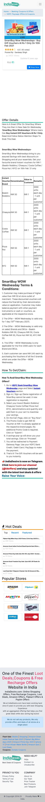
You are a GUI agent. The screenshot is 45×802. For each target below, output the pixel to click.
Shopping (23, 737)
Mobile (15, 737)
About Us (28, 776)
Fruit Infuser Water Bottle (16, 744)
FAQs (26, 759)
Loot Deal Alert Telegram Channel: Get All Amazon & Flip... (21, 571)
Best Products (30, 784)
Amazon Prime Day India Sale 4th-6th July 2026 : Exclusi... (22, 554)
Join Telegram (30, 787)
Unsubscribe (29, 765)
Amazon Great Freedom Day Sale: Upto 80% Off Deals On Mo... (21, 562)
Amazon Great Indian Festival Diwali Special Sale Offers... (21, 546)
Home (6, 11)
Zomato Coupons (18, 750)
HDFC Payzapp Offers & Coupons (21, 14)
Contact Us (29, 762)
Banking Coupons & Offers (22, 11)
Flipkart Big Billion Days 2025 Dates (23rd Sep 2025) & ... (21, 538)
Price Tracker (29, 781)
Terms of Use (7, 779)
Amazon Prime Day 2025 (23, 742)
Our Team (28, 779)
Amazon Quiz (33, 744)
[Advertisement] (22, 94)
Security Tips (7, 781)
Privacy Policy (8, 776)
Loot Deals (7, 747)
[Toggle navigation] (40, 4)
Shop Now (34, 67)
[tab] (6, 533)
